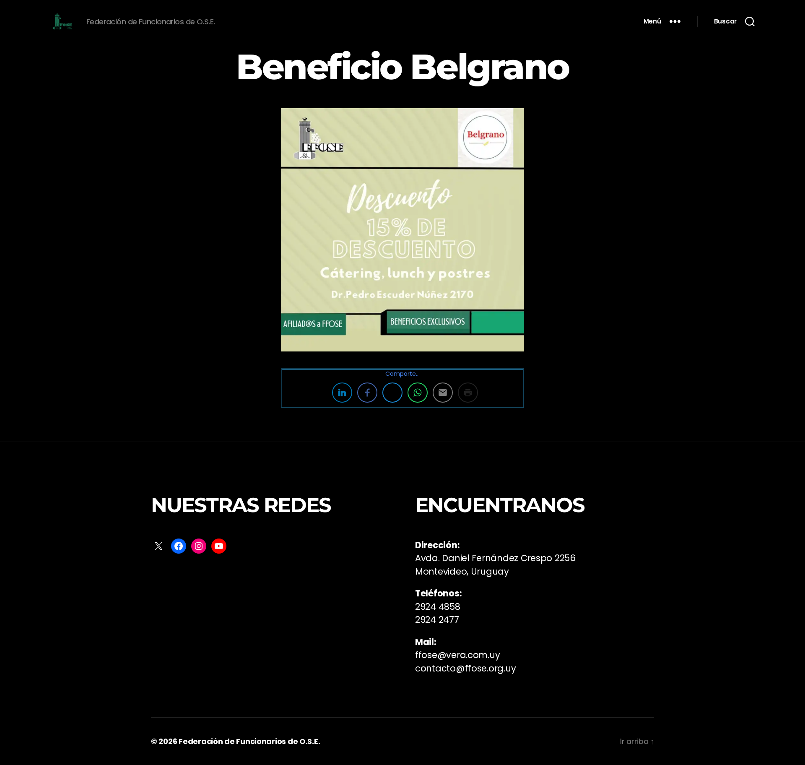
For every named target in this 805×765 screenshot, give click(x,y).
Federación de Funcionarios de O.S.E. (249, 741)
